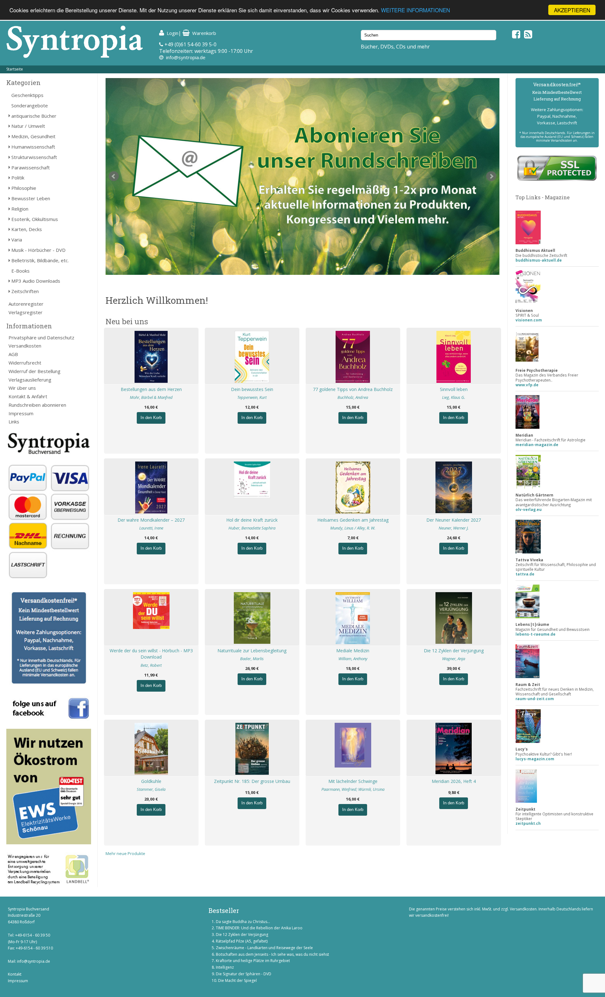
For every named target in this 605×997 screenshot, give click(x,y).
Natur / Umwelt (28, 126)
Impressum (21, 413)
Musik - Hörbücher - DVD (38, 250)
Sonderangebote (29, 105)
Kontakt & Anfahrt (28, 396)
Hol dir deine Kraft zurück (252, 520)
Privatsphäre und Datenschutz (41, 337)
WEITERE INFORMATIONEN (415, 10)
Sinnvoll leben (454, 389)
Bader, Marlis (252, 658)
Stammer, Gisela (151, 789)
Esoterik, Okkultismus (34, 219)
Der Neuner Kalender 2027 (453, 520)
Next (491, 176)
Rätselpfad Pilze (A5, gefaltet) (242, 941)
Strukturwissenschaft (34, 157)
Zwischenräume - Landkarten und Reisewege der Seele (264, 947)
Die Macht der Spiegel (237, 980)
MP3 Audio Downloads (35, 281)
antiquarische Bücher (33, 116)
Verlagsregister (26, 312)
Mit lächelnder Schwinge (352, 781)
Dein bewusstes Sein (252, 389)
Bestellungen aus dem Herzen (151, 389)
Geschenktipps (27, 95)
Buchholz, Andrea (352, 397)
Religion (19, 209)
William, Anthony (352, 658)
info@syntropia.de (185, 57)
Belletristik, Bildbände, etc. (40, 260)
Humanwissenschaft (33, 147)
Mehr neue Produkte (125, 853)
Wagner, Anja (453, 658)
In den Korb (151, 417)
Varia (16, 239)
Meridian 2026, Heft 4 (454, 781)
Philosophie (23, 188)
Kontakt (14, 974)
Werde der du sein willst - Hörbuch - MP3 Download (151, 654)
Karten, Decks (26, 229)
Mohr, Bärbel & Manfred (151, 397)
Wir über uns (22, 388)
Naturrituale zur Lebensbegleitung (251, 651)
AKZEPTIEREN (572, 10)
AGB (13, 354)
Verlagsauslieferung (30, 380)
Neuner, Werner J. (454, 528)
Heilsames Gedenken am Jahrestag (353, 520)
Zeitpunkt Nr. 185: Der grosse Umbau (252, 781)
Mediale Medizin (352, 651)
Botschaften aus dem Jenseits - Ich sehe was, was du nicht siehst (272, 954)
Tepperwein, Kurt (252, 397)
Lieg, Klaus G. (453, 397)
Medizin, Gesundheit (33, 136)
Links (14, 421)
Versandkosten (25, 346)
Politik (17, 177)
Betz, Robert (151, 665)
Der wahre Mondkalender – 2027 (151, 520)
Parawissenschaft (30, 167)
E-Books (20, 271)
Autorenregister (26, 304)
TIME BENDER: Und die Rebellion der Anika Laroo (259, 928)
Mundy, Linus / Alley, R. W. (352, 528)
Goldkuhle (151, 781)
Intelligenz (225, 967)
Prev (114, 176)
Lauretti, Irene (151, 528)
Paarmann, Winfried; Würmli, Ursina (352, 789)
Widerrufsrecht (25, 363)
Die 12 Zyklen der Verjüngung (454, 651)
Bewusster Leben (30, 198)
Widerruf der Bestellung (34, 371)
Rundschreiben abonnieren (37, 405)
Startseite (14, 69)
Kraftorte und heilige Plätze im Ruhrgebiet (253, 960)
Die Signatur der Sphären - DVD (243, 974)
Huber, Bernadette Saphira (251, 528)
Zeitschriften (25, 291)
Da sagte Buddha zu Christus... (243, 921)
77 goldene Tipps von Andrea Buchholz (353, 389)
